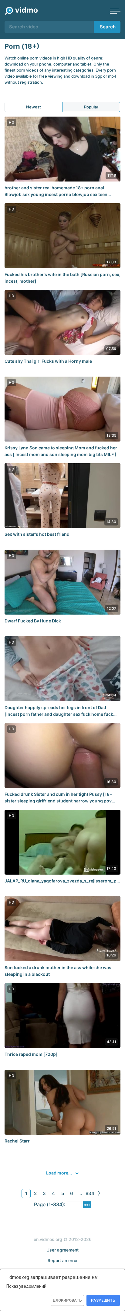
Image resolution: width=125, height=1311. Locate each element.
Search (108, 27)
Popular (91, 106)
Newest (33, 106)
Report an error (63, 1260)
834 (90, 1193)
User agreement (62, 1249)
